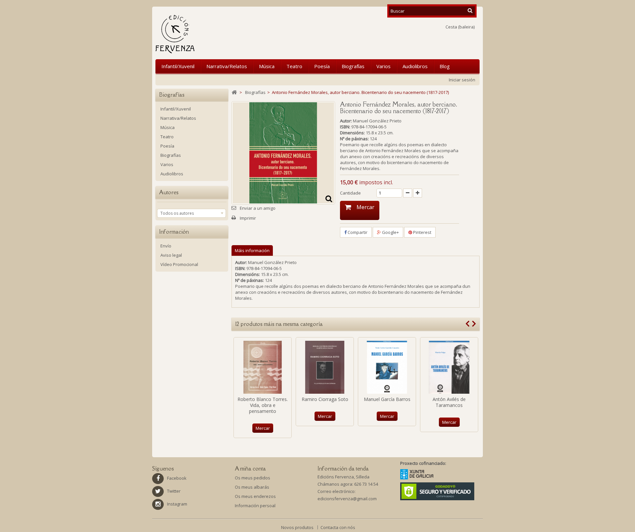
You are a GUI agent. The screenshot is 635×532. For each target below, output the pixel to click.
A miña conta (250, 468)
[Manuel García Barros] (386, 367)
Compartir (357, 232)
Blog (445, 66)
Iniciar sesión (462, 80)
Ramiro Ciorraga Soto (325, 399)
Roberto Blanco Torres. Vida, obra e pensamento (262, 405)
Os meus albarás (252, 487)
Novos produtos (298, 527)
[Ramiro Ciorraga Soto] (324, 367)
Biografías (353, 66)
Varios (383, 66)
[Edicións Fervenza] (209, 34)
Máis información (252, 250)
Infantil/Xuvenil (177, 66)
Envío (165, 246)
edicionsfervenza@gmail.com (347, 499)
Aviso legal (171, 255)
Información (174, 231)
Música (267, 66)
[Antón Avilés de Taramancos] (449, 367)
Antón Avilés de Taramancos (449, 402)
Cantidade (350, 193)
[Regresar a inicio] (234, 92)
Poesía (322, 66)
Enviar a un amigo (257, 208)
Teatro (294, 66)
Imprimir (248, 218)
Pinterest (421, 232)
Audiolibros (415, 66)
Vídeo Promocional (179, 264)
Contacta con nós (337, 527)
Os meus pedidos (252, 478)
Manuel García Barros (387, 399)
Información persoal (255, 506)
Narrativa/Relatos (226, 66)
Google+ (390, 232)
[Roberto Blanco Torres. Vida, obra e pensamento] (262, 367)
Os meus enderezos (255, 496)
